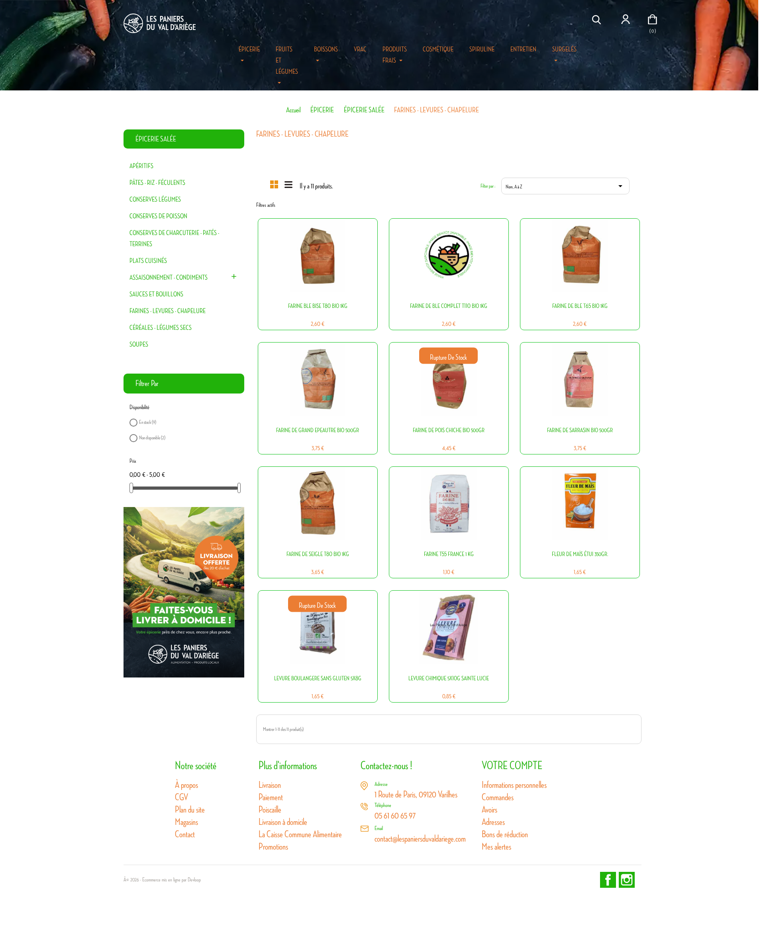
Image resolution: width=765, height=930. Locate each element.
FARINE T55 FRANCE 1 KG (449, 554)
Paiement (271, 797)
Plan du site (190, 809)
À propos (186, 784)
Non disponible (152, 437)
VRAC (360, 49)
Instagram (627, 880)
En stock (147, 422)
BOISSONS (326, 49)
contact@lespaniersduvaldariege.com (420, 838)
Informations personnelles (514, 784)
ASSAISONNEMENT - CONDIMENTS (168, 277)
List (288, 183)
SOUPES (138, 344)
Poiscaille (270, 809)
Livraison (270, 784)
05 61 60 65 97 (395, 815)
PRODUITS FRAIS (394, 55)
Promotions (273, 846)
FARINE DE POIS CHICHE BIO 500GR (448, 430)
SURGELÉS (564, 49)
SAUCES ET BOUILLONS (156, 294)
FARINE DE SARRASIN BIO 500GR (580, 430)
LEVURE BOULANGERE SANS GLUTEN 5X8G (317, 678)
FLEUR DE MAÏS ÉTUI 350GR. (580, 554)
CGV (181, 797)
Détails (313, 274)
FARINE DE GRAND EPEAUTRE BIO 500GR (317, 430)
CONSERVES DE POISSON (158, 216)
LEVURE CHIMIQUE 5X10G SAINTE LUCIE (448, 678)
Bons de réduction (505, 834)
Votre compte (512, 765)
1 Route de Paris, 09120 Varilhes (416, 794)
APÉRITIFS (141, 166)
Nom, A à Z (565, 186)
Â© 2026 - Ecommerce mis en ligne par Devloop (162, 880)
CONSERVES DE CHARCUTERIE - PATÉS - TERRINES (174, 238)
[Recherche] (598, 20)
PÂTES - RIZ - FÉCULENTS (157, 183)
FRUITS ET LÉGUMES (287, 60)
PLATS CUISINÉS (148, 261)
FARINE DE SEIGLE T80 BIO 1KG (317, 554)
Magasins (186, 821)
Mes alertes (496, 846)
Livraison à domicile (283, 821)
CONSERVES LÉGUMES (155, 199)
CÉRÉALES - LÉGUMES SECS (160, 328)
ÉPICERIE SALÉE (155, 139)
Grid (274, 184)
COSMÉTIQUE (438, 49)
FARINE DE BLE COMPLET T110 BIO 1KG (448, 306)
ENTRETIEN (523, 49)
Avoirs (489, 809)
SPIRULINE (481, 49)
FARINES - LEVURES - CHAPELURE (167, 311)
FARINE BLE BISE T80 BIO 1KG (317, 306)
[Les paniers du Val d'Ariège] (184, 591)
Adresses (493, 821)
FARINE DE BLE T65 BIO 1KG (580, 306)
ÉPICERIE (249, 49)
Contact (185, 834)
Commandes (498, 797)
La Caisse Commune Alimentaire (300, 834)
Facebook (608, 880)
